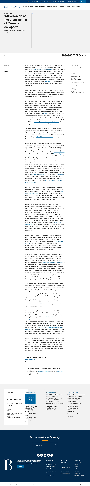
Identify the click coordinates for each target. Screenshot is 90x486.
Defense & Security (75, 76)
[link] (15, 399)
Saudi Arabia (73, 85)
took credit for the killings (46, 122)
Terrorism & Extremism (76, 79)
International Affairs (28, 6)
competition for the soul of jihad (34, 304)
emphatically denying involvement (52, 262)
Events (33, 1)
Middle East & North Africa (77, 82)
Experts (28, 1)
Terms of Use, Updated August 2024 (30, 484)
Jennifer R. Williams (20, 30)
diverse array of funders (44, 371)
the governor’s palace (37, 174)
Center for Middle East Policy (77, 92)
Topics (73, 6)
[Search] (85, 6)
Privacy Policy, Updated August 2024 (12, 484)
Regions (78, 6)
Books (76, 469)
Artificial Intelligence (39, 6)
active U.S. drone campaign (44, 137)
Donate (83, 1)
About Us (76, 1)
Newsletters (63, 1)
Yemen (78, 85)
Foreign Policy (74, 89)
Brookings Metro (50, 475)
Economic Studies (50, 466)
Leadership (63, 462)
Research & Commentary (53, 1)
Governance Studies (51, 464)
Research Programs (41, 1)
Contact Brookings (64, 471)
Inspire (45, 113)
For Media (70, 1)
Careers (62, 465)
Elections (55, 6)
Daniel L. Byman (8, 30)
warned (47, 81)
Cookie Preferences (65, 473)
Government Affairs (79, 475)
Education (49, 6)
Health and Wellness (65, 6)
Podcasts (76, 471)
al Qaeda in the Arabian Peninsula (41, 69)
